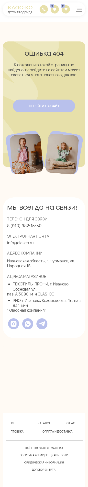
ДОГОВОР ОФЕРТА (43, 469)
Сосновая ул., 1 (26, 289)
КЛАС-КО (20, 7)
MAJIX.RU (57, 448)
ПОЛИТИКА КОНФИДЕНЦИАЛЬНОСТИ (44, 455)
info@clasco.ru (20, 242)
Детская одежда (20, 12)
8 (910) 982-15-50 (24, 225)
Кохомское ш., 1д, (57, 300)
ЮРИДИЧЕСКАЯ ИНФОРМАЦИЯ (44, 462)
